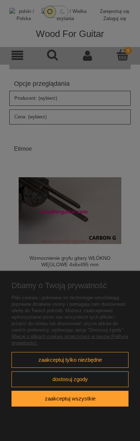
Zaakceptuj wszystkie (70, 398)
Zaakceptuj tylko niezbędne (70, 360)
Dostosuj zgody (70, 379)
